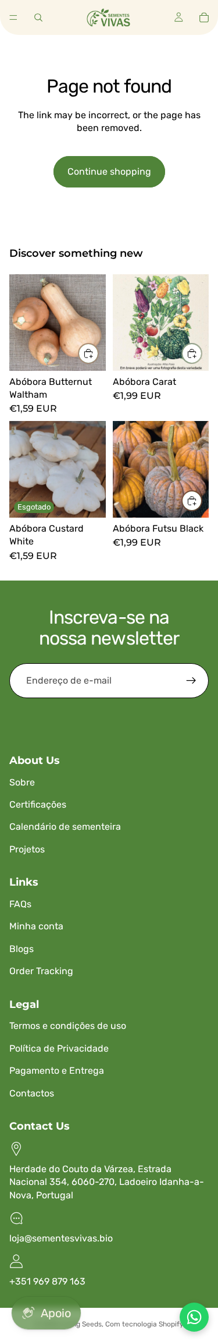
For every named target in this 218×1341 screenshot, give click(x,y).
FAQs (20, 904)
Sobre (22, 782)
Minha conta (36, 926)
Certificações (37, 804)
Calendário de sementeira (65, 826)
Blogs (21, 948)
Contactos (31, 1093)
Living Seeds (81, 1324)
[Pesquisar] (38, 17)
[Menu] (13, 17)
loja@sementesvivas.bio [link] (61, 1238)
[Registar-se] (191, 680)
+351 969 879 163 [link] (47, 1281)
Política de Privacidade (59, 1048)
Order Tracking (41, 970)
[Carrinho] (204, 17)
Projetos (27, 849)
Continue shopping (109, 171)
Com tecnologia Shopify (144, 1324)
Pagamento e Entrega (56, 1070)
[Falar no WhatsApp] (194, 1317)
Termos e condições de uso (67, 1025)
